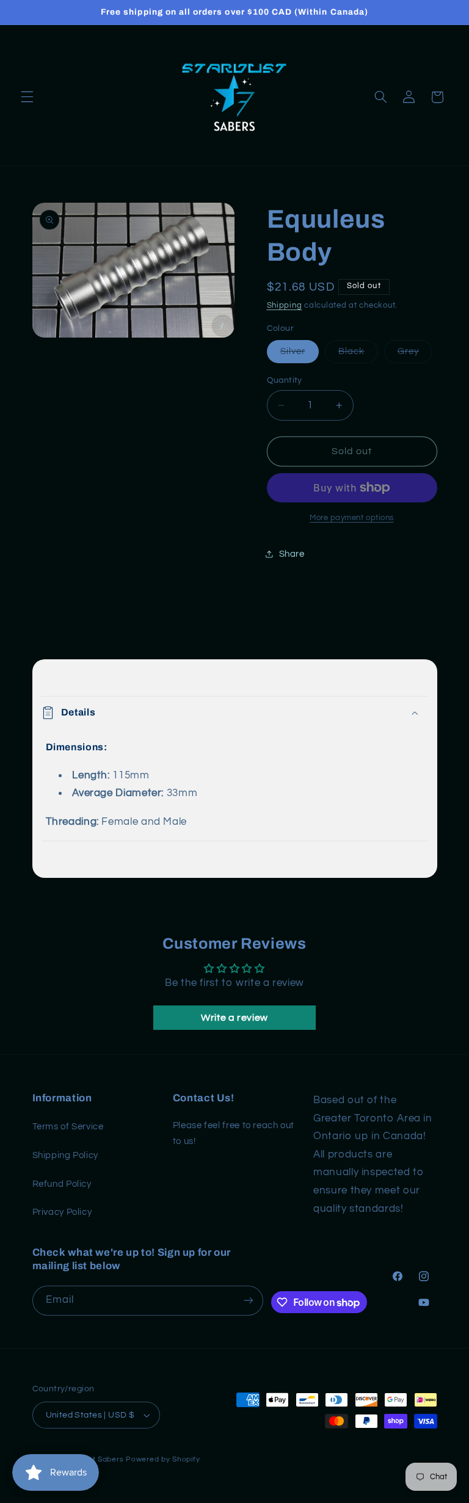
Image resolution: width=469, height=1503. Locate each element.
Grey (415, 354)
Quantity (284, 380)
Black (358, 354)
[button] (27, 97)
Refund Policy (62, 1184)
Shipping (284, 306)
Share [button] (292, 554)
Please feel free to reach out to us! (233, 1133)
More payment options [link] (352, 518)
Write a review (234, 1018)
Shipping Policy (65, 1155)
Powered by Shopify (163, 1459)
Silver (299, 354)
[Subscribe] (248, 1301)
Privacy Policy (62, 1212)
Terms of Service (68, 1126)
